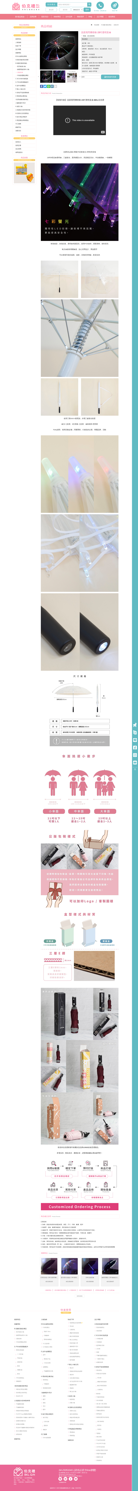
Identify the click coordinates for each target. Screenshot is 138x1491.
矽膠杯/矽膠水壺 (21, 1421)
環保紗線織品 (48, 1339)
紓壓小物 (72, 1402)
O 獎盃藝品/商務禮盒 (22, 120)
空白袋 (72, 1326)
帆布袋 (98, 1393)
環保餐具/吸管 (47, 1388)
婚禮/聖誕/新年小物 (23, 69)
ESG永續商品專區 (21, 56)
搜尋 (87, 10)
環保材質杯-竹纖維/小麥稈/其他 (25, 1417)
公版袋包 (72, 1329)
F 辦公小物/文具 (20, 89)
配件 (44, 1409)
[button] (52, 86)
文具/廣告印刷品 (74, 1378)
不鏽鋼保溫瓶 (20, 1404)
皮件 (44, 1355)
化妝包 (99, 1429)
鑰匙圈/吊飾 (73, 1384)
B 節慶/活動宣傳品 (21, 63)
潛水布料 (99, 1436)
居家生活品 (73, 1410)
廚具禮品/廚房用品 (21, 1392)
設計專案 (18, 49)
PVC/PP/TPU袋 (100, 1443)
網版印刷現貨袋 (74, 1333)
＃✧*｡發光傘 (110, 1290)
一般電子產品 (100, 1359)
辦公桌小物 (73, 1391)
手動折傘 (19, 1358)
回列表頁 (79, 1296)
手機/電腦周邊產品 (101, 1355)
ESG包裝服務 (47, 1437)
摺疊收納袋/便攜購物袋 (103, 1407)
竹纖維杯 (46, 1335)
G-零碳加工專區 (47, 1347)
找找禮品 (51, 4)
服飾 (44, 1396)
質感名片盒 (47, 1359)
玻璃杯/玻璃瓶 (20, 1424)
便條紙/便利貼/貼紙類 (76, 1371)
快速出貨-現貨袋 (101, 1373)
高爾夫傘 (19, 1370)
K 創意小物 (18, 106)
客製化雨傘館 (20, 1350)
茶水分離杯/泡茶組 (21, 1431)
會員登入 (18, 142)
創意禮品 (72, 1399)
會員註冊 (18, 145)
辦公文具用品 (74, 1339)
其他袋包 (99, 1460)
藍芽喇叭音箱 (100, 1345)
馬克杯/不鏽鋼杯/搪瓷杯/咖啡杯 (25, 1427)
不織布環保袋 (100, 1397)
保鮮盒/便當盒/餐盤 (21, 1389)
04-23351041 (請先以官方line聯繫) (77, 1470)
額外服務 (72, 1360)
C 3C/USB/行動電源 (21, 78)
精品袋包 (99, 1370)
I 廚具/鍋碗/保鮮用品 (21, 99)
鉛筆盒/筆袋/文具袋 (102, 1450)
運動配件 (18, 1381)
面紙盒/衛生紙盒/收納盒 (77, 1424)
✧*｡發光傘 (20, 1354)
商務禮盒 (72, 1435)
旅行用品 (45, 1417)
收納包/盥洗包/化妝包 (102, 1417)
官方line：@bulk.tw (100, 10)
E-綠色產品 (46, 1327)
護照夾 (46, 1425)
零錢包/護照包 (100, 1410)
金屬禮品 (45, 1367)
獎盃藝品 (72, 1432)
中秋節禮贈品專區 (22, 75)
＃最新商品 (48, 1290)
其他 (18, 1374)
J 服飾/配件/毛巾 (20, 103)
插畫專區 (18, 53)
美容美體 (99, 1331)
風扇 (97, 1352)
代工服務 (18, 124)
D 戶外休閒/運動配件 (22, 82)
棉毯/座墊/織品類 (75, 1417)
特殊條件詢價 (111, 77)
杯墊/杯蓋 (19, 1434)
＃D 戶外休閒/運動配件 (85, 1290)
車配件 (45, 1429)
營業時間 (62, 1472)
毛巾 (44, 1406)
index (24, 1471)
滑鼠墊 (72, 1388)
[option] (59, 50)
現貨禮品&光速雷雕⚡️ (76, 1323)
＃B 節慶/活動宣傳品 (60, 1290)
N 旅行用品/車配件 (21, 117)
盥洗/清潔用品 (74, 1414)
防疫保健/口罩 (74, 1343)
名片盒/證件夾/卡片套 (76, 1381)
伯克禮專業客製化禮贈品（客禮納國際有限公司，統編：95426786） (26, 6)
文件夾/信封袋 (100, 1447)
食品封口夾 (19, 1396)
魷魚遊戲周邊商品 (75, 1356)
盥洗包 (99, 1425)
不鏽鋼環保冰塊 (48, 1371)
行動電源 (99, 1342)
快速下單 (114, 10)
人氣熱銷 (18, 42)
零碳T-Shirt (47, 1331)
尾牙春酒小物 (21, 66)
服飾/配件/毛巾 (74, 1346)
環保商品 (45, 1380)
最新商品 (18, 39)
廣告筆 (72, 1374)
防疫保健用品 (100, 1327)
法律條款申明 (62, 1482)
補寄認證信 (19, 152)
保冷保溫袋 (99, 1400)
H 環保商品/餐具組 (21, 96)
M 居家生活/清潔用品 (22, 113)
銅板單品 (18, 127)
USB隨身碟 (99, 1338)
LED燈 (98, 1349)
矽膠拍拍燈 (99, 1362)
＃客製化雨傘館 (99, 1290)
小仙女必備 (47, 1363)
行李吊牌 (46, 1421)
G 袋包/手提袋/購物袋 (22, 92)
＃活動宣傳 (72, 1290)
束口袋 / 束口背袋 (101, 1404)
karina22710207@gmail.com (68, 1474)
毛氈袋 (98, 1433)
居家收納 (72, 1421)
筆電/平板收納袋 (101, 1453)
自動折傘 (19, 1362)
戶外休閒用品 (20, 1378)
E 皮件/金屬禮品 (20, 85)
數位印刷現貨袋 (74, 1336)
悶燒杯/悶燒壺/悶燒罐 (22, 1410)
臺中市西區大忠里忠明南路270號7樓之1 (71, 1476)
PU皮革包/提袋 (100, 1440)
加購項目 (18, 130)
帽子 (44, 1399)
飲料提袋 (99, 1414)
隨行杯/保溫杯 (74, 1350)
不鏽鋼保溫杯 (20, 1407)
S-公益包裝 (46, 1343)
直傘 (18, 1366)
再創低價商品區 (74, 1353)
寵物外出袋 (99, 1457)
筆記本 (72, 1368)
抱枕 (44, 1402)
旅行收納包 (100, 1421)
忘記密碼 (18, 149)
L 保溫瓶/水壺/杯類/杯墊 (22, 110)
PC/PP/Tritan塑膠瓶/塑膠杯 (24, 1414)
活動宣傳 (18, 1338)
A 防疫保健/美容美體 (21, 60)
